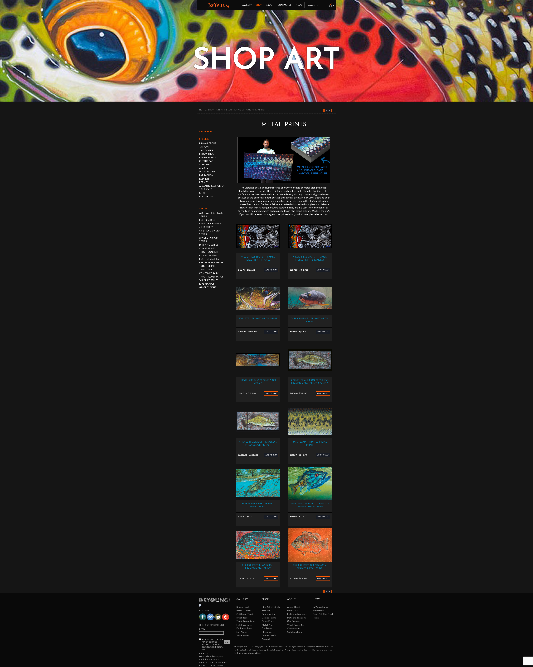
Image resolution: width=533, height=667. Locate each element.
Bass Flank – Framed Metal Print (309, 443)
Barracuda (206, 175)
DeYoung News (320, 607)
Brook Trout (207, 154)
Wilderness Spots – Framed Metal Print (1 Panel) (258, 258)
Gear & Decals (269, 636)
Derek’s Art (292, 611)
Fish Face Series (244, 625)
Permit (203, 182)
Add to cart (271, 270)
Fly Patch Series (244, 628)
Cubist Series (207, 249)
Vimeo (210, 616)
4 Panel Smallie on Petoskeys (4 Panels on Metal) (258, 443)
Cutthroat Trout (244, 614)
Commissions (293, 628)
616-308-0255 (215, 659)
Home (202, 110)
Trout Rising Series (245, 621)
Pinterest (225, 616)
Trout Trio (206, 270)
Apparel (266, 639)
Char (202, 193)
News (299, 5)
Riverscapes (206, 284)
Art (218, 110)
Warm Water (207, 172)
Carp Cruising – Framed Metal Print (310, 320)
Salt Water (206, 151)
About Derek (293, 607)
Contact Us (284, 5)
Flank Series (207, 220)
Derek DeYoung (218, 5)
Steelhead (205, 165)
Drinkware (267, 628)
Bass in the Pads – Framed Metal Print (258, 505)
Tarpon (204, 147)
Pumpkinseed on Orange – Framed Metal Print (309, 567)
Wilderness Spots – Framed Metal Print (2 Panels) (309, 258)
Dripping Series (208, 245)
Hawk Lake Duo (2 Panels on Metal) (258, 382)
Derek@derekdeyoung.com (211, 656)
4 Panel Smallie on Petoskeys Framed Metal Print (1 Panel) (310, 382)
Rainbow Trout (209, 158)
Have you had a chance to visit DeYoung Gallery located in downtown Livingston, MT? (212, 644)
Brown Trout (207, 143)
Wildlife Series (208, 280)
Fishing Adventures (296, 614)
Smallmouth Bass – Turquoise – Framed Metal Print (309, 505)
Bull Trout (206, 197)
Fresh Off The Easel (323, 614)
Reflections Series (211, 263)
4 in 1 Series (206, 227)
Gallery (247, 5)
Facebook (202, 616)
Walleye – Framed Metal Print (257, 319)
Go (226, 642)
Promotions (318, 611)
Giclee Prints (268, 621)
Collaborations (294, 632)
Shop (259, 5)
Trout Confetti (209, 252)
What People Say (296, 625)
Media (316, 618)
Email (202, 629)
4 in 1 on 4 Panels (210, 224)
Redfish (204, 179)
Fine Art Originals (271, 607)
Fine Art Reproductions (236, 110)
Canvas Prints (269, 618)
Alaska (203, 168)
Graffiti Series (208, 288)
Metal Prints (268, 625)
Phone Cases (268, 632)
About (270, 5)
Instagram (217, 616)
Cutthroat (206, 161)
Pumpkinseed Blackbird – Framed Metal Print (258, 567)
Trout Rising (207, 266)
